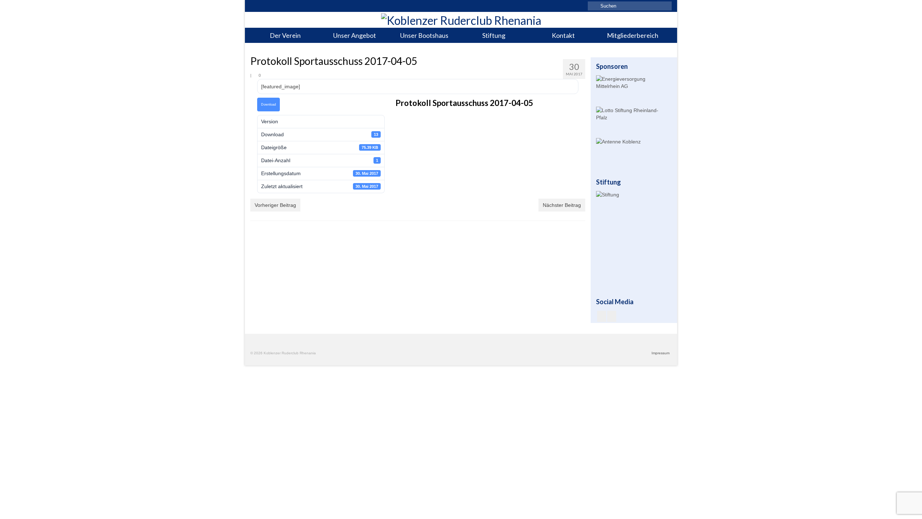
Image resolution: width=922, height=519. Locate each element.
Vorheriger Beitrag (275, 205)
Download (268, 104)
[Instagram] (611, 316)
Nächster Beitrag (562, 205)
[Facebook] (601, 316)
